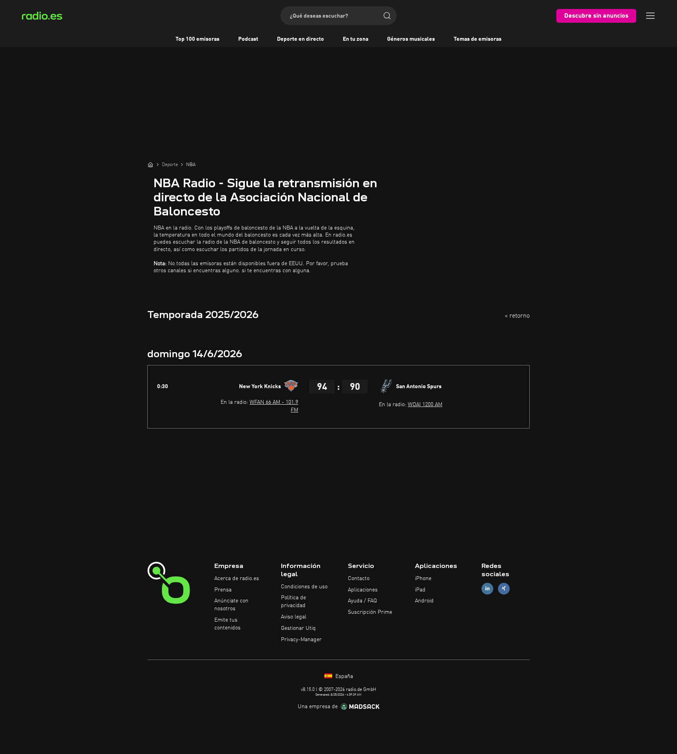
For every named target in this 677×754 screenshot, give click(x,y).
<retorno (517, 316)
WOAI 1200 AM (425, 404)
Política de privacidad (293, 601)
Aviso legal (293, 617)
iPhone (423, 578)
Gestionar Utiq (298, 628)
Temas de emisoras (477, 39)
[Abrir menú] (650, 15)
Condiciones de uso (304, 586)
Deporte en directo (300, 39)
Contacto (358, 578)
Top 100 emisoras (197, 39)
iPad (420, 590)
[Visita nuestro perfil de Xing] (504, 588)
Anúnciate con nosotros (231, 604)
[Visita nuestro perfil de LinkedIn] (487, 588)
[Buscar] (387, 15)
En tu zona (355, 39)
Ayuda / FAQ (362, 601)
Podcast (248, 39)
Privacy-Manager (301, 639)
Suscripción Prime (370, 612)
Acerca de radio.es (236, 578)
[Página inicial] (150, 164)
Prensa (223, 590)
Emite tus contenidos (227, 624)
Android (424, 601)
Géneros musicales (411, 39)
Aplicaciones (363, 590)
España (343, 676)
